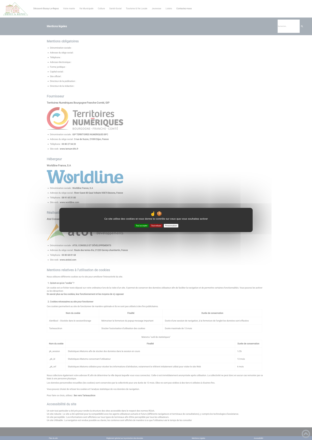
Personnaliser (171, 226)
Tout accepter (141, 226)
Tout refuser (156, 226)
